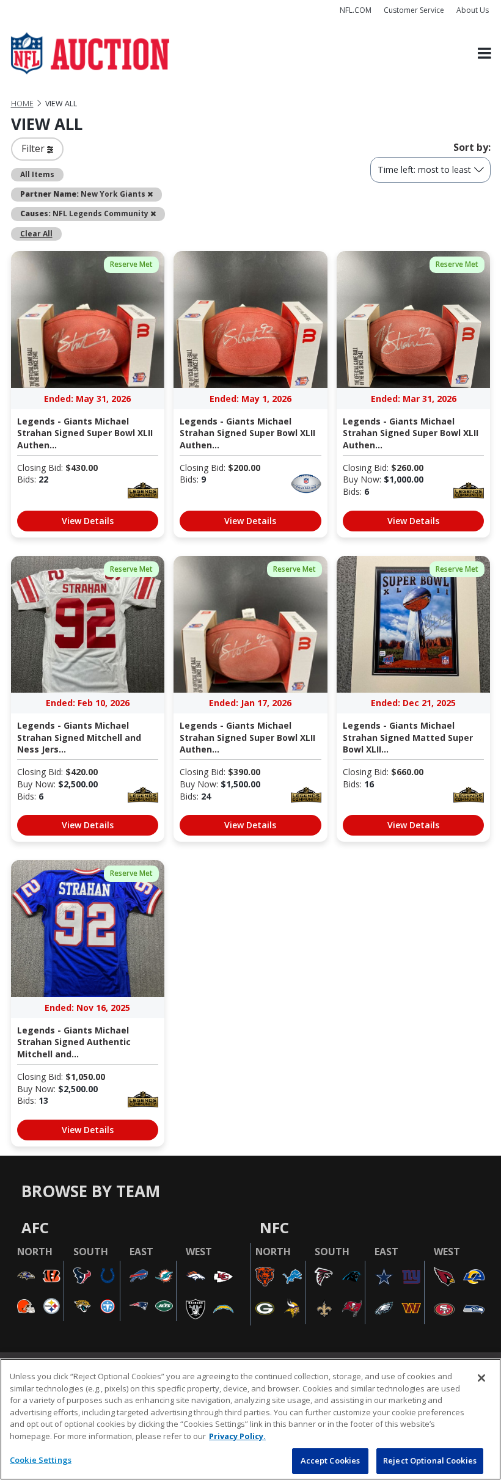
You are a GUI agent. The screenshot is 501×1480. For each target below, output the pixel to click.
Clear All (36, 233)
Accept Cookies (330, 1460)
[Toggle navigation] (484, 53)
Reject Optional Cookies (430, 1460)
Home (22, 103)
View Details (88, 521)
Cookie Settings (40, 1459)
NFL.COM (355, 10)
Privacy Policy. (237, 1436)
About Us (472, 10)
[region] (250, 1419)
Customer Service (414, 10)
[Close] (481, 1378)
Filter (34, 148)
